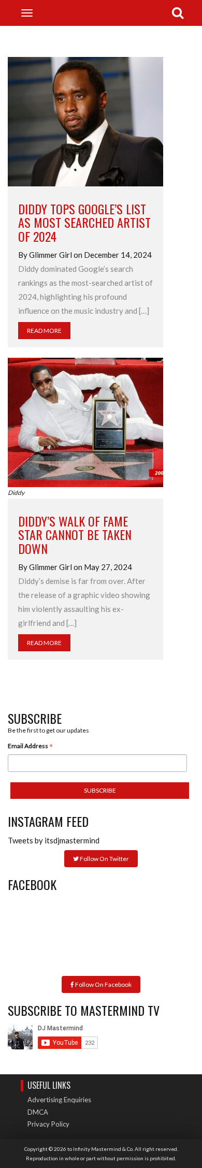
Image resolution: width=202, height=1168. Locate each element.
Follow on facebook (103, 984)
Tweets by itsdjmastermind (53, 840)
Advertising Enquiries (59, 1100)
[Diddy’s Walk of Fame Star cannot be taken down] (85, 421)
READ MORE (44, 330)
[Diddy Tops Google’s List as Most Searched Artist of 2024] (85, 120)
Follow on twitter (104, 859)
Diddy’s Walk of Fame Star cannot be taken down (75, 535)
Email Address (30, 747)
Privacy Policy (48, 1124)
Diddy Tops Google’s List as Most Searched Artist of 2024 (84, 222)
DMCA (37, 1112)
